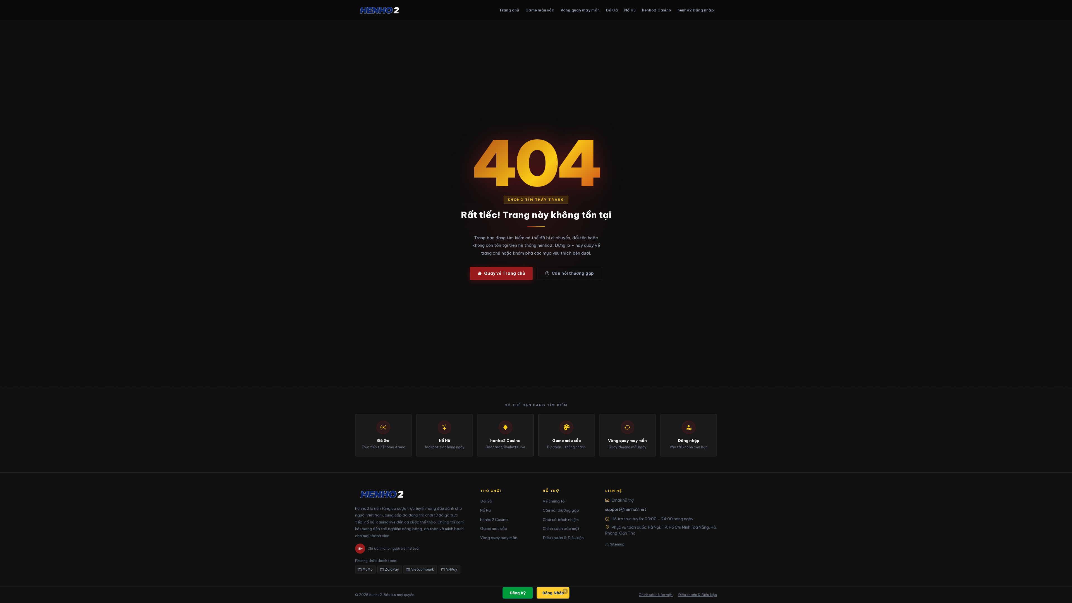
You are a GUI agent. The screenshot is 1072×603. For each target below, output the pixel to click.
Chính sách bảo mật (561, 528)
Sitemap (617, 544)
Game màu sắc (539, 10)
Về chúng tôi (554, 501)
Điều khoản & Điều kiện (563, 537)
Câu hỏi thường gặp (573, 273)
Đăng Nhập (553, 592)
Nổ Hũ (630, 10)
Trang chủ (509, 10)
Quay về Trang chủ (504, 273)
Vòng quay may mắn (580, 10)
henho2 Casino (656, 10)
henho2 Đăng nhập (696, 10)
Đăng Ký (518, 592)
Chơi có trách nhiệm (561, 519)
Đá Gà (612, 10)
